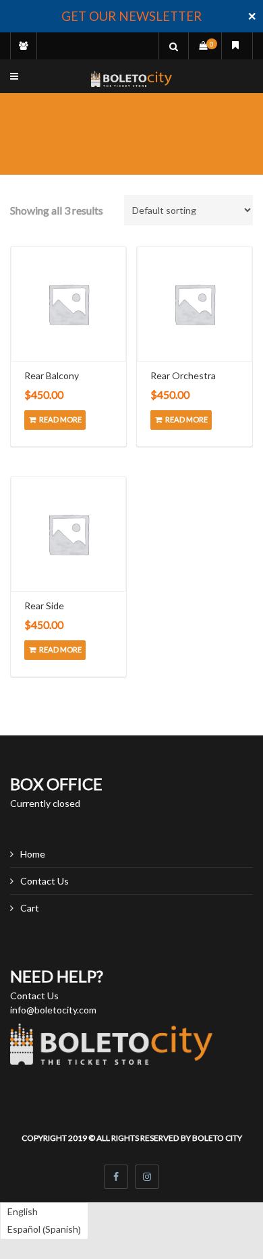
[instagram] (147, 1177)
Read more (60, 419)
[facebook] (116, 1177)
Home (32, 854)
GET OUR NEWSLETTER (131, 16)
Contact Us (44, 881)
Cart (29, 908)
